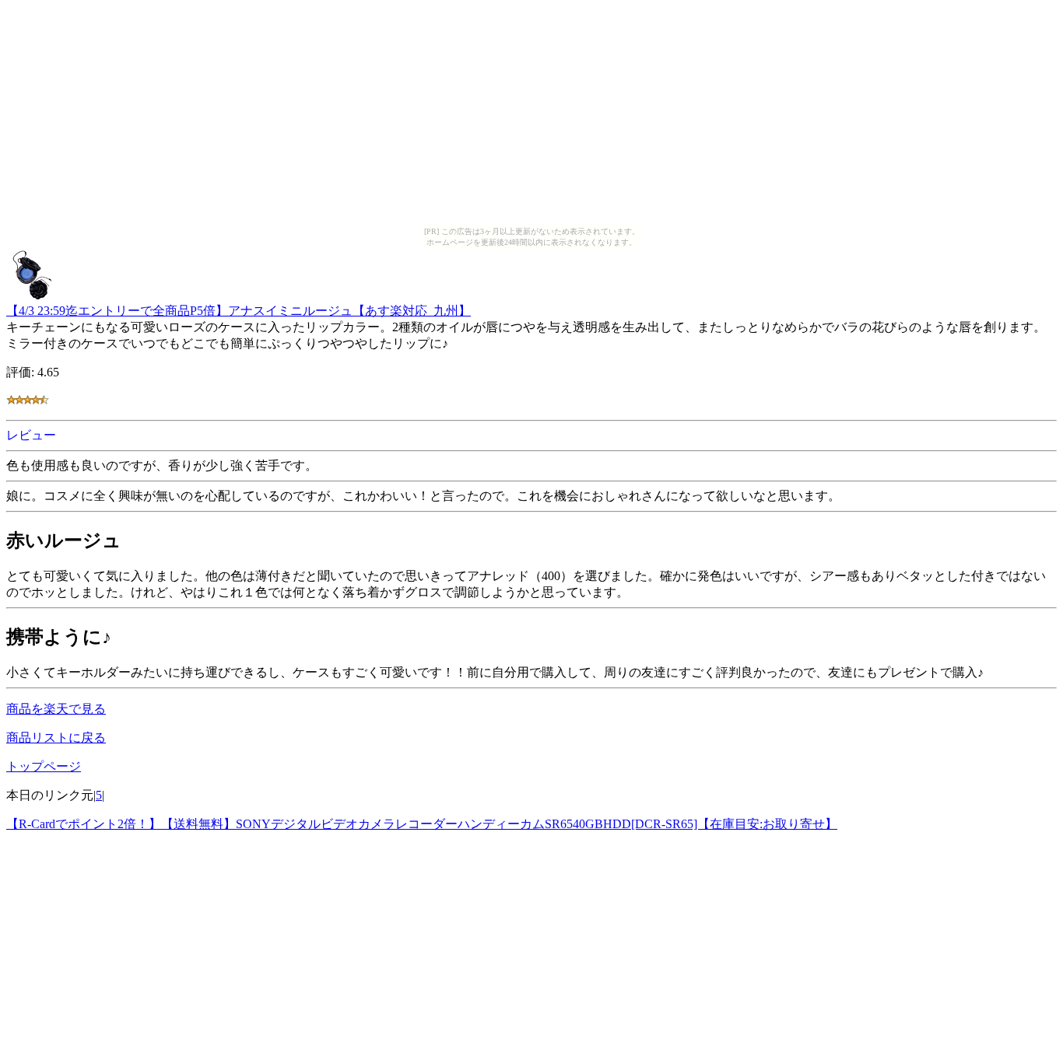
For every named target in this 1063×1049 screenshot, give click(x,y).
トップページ (43, 766)
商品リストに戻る (56, 737)
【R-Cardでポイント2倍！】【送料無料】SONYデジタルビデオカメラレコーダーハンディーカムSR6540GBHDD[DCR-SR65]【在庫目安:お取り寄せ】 (421, 823)
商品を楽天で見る (56, 708)
